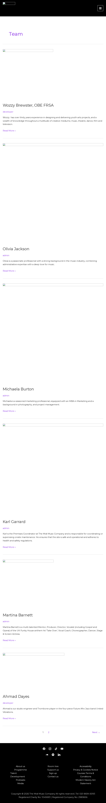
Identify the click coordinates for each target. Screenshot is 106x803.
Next (96, 732)
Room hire (53, 766)
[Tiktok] (56, 749)
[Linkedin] (59, 755)
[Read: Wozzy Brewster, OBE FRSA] (28, 74)
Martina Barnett (18, 615)
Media (20, 783)
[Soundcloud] (47, 755)
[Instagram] (50, 749)
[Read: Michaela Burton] (53, 333)
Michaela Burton (18, 389)
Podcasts (20, 780)
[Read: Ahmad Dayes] (33, 672)
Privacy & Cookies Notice (85, 770)
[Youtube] (62, 749)
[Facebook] (44, 749)
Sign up (53, 773)
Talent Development (17, 775)
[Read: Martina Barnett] (28, 584)
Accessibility (86, 766)
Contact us (53, 776)
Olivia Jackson (16, 249)
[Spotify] (53, 755)
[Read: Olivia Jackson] (53, 193)
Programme (20, 770)
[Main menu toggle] (100, 8)
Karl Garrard (14, 521)
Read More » (9, 130)
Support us (53, 770)
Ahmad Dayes (16, 696)
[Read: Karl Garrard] (53, 469)
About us (20, 766)
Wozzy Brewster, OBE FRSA (28, 105)
